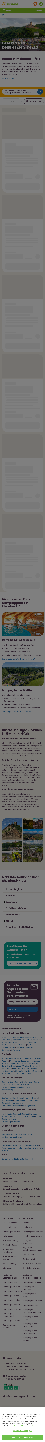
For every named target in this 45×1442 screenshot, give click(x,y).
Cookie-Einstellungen (22, 1431)
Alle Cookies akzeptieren (22, 1437)
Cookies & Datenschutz (23, 1426)
